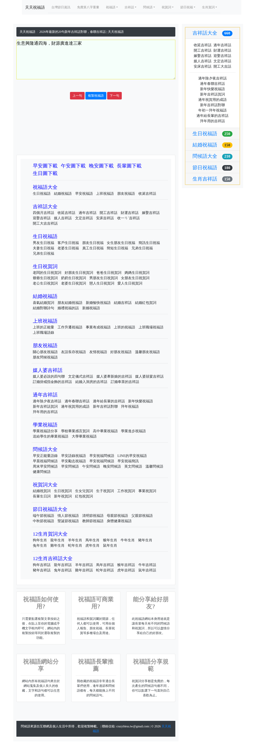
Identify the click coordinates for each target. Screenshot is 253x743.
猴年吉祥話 (126, 565)
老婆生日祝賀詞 (73, 283)
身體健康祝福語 (119, 521)
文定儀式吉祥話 (80, 376)
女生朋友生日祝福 (121, 243)
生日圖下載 (45, 173)
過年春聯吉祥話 (77, 401)
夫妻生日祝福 (43, 248)
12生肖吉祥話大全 (53, 558)
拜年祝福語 (130, 406)
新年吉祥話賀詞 (45, 406)
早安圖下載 (45, 165)
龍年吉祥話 (63, 565)
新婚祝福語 (91, 308)
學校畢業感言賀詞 (75, 431)
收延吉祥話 (66, 213)
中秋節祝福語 (43, 521)
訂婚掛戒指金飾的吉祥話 (52, 382)
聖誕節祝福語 (68, 521)
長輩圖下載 (129, 165)
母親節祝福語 (117, 516)
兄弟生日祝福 (142, 248)
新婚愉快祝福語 (98, 303)
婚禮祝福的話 (68, 308)
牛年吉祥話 (147, 565)
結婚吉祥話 (123, 303)
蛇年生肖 (75, 545)
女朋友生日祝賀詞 (135, 278)
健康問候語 (42, 472)
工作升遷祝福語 (70, 327)
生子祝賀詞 (105, 491)
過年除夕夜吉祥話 (47, 401)
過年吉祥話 (87, 213)
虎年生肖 (92, 545)
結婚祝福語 (63, 194)
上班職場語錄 (43, 333)
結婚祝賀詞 (42, 491)
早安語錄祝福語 (73, 456)
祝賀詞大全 (45, 484)
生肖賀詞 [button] (208, 7)
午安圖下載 (73, 165)
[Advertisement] (95, 86)
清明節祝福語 (93, 516)
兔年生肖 (40, 545)
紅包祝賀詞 (84, 496)
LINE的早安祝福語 (132, 456)
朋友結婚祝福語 (70, 303)
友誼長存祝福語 (73, 352)
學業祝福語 (45, 424)
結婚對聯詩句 (43, 308)
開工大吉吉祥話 (45, 223)
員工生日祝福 (93, 248)
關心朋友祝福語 (45, 352)
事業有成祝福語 (98, 327)
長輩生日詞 (42, 496)
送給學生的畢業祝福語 (50, 436)
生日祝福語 (42, 194)
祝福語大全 (45, 187)
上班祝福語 (105, 194)
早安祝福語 (84, 194)
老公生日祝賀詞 (45, 283)
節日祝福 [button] (186, 7)
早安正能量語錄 (45, 456)
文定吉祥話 (84, 218)
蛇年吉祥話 (105, 570)
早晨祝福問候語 (45, 461)
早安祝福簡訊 (128, 461)
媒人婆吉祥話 (47, 370)
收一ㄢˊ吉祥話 (128, 218)
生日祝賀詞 (45, 266)
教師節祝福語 (93, 521)
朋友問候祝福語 (45, 357)
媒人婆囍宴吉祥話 (149, 376)
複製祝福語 (96, 95)
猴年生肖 (110, 540)
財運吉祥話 (130, 213)
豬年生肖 (145, 540)
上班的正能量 (43, 327)
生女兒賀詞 (84, 491)
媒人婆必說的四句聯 (49, 376)
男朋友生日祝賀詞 (103, 278)
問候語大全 (45, 449)
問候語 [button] (148, 7)
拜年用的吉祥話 (45, 412)
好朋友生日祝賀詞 (79, 273)
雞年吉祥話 (84, 570)
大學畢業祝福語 (84, 436)
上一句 (77, 95)
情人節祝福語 (68, 516)
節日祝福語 (211, 167)
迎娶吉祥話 (42, 218)
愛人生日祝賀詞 (129, 283)
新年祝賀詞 (63, 496)
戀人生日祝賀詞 (101, 283)
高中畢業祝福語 (105, 431)
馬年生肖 (92, 540)
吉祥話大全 (45, 206)
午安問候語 (91, 466)
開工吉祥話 (108, 213)
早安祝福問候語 (101, 456)
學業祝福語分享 (45, 431)
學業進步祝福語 (133, 431)
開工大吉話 (222, 66)
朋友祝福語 (126, 194)
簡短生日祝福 (117, 248)
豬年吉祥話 (42, 570)
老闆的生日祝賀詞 (47, 273)
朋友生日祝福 (93, 243)
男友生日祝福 (43, 243)
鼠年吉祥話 (147, 570)
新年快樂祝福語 (140, 401)
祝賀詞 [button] (166, 7)
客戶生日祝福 (68, 243)
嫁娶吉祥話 (151, 213)
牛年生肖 (128, 540)
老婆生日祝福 (68, 248)
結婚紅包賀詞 (145, 303)
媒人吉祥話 (63, 218)
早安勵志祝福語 (73, 461)
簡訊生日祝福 (149, 243)
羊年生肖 (75, 540)
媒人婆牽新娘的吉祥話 (114, 376)
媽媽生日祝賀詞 (137, 273)
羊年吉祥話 (84, 565)
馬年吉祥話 (105, 565)
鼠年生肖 (110, 545)
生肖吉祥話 (211, 178)
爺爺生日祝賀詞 (45, 278)
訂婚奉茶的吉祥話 (125, 382)
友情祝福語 (98, 352)
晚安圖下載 (101, 165)
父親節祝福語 (142, 516)
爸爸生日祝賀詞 (108, 273)
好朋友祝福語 (121, 352)
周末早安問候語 (45, 466)
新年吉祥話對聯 (105, 406)
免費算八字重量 (88, 7)
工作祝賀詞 (126, 491)
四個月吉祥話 (43, 213)
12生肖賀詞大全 (50, 534)
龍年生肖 (57, 540)
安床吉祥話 (105, 218)
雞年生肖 (57, 545)
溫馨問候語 (154, 466)
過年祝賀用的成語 (75, 406)
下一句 (114, 95)
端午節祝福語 (43, 516)
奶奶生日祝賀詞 (73, 278)
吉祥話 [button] (129, 7)
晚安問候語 (112, 466)
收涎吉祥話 (147, 194)
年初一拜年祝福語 (212, 110)
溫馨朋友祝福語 (147, 352)
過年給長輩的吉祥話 (109, 401)
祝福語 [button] (110, 7)
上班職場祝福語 (151, 327)
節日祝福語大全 (50, 509)
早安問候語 (70, 466)
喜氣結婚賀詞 (43, 303)
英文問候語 (133, 466)
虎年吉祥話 (126, 570)
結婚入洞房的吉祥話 (91, 382)
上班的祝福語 (124, 327)
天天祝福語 (35, 7)
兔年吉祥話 (63, 570)
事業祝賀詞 (147, 491)
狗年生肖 (40, 540)
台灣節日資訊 (60, 7)
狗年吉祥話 (42, 565)
